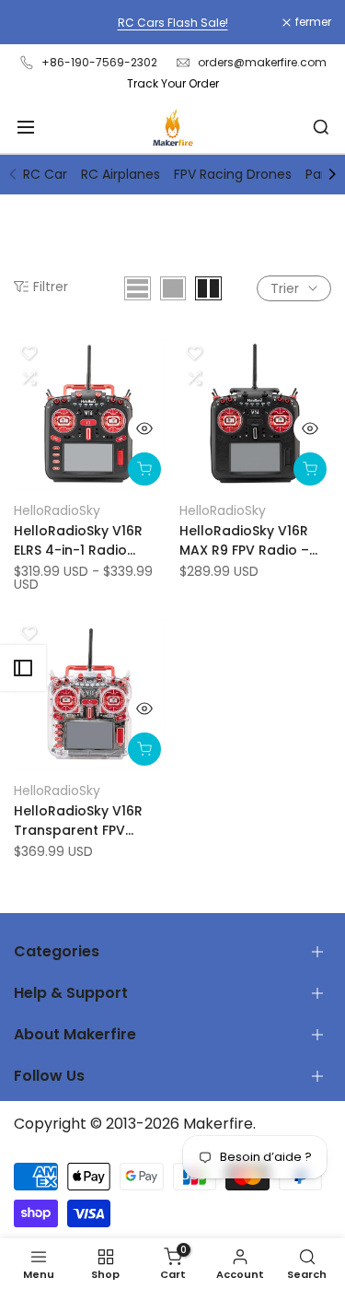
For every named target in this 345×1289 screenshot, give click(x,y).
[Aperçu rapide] (144, 428)
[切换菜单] (25, 127)
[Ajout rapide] (144, 469)
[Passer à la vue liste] (137, 288)
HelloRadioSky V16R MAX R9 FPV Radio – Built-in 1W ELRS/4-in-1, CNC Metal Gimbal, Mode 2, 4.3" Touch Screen (253, 540)
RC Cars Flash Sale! (173, 22)
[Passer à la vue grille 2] (208, 288)
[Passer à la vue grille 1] (173, 288)
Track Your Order (173, 83)
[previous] (13, 174)
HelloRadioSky (57, 510)
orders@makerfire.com (262, 62)
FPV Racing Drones (233, 174)
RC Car (45, 174)
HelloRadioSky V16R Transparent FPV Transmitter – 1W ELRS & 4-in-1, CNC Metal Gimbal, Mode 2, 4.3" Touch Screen (85, 821)
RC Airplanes (120, 174)
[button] (28, 353)
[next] (332, 174)
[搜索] (321, 127)
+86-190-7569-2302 (99, 62)
